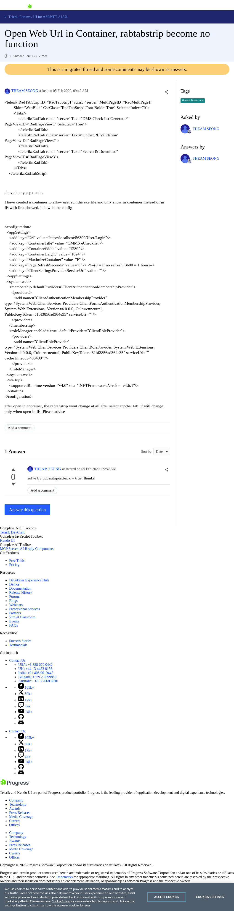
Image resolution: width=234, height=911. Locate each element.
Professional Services (24, 609)
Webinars (16, 605)
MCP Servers (9, 549)
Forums (14, 597)
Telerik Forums (19, 17)
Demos (14, 584)
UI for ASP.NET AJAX (50, 17)
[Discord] (21, 723)
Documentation (20, 588)
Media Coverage (21, 817)
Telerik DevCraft (12, 532)
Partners (15, 613)
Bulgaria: (37, 677)
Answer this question (27, 509)
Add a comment (19, 428)
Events (14, 621)
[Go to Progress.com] (15, 785)
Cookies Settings (210, 897)
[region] (117, 897)
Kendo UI (7, 540)
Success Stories (20, 641)
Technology (17, 804)
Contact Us (17, 660)
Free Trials (16, 560)
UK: (35, 669)
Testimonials (18, 645)
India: (35, 673)
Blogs (13, 601)
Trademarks (64, 877)
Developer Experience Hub (29, 580)
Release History (20, 592)
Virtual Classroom (22, 617)
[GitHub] (21, 718)
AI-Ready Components (36, 549)
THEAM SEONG (24, 91)
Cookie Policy (61, 901)
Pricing (14, 565)
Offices (14, 825)
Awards (14, 808)
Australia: (38, 681)
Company (16, 800)
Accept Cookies (166, 897)
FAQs (13, 625)
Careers (14, 821)
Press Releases (19, 813)
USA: (35, 664)
